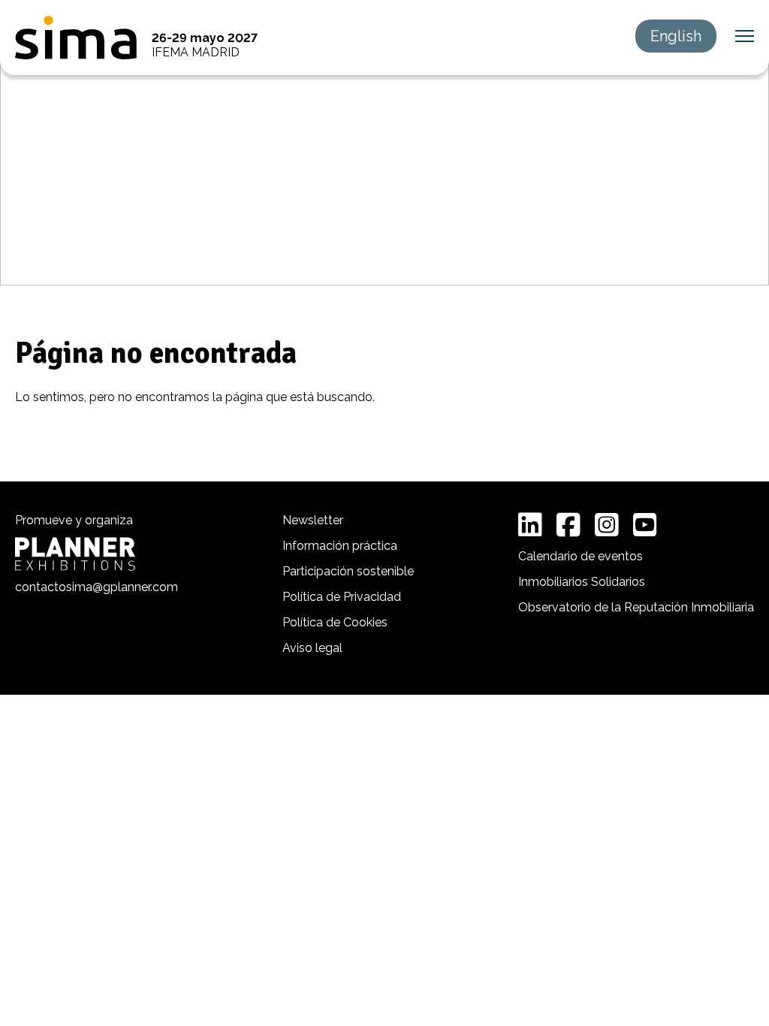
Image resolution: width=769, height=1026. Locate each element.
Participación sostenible (348, 571)
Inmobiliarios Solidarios (581, 582)
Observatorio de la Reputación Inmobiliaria (636, 607)
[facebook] (568, 525)
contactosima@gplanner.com (96, 587)
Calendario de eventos (580, 556)
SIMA (76, 37)
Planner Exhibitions (75, 554)
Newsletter (312, 520)
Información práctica (339, 546)
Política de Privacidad (341, 597)
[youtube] (645, 525)
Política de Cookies (335, 622)
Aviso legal (312, 648)
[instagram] (607, 525)
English (675, 36)
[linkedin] (530, 525)
